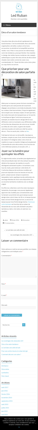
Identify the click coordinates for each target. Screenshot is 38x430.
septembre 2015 (7, 401)
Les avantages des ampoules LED (22, 235)
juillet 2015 (5, 408)
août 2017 (4, 387)
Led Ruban (19, 15)
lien (28, 131)
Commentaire (6, 255)
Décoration (26, 220)
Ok (19, 427)
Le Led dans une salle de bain (14, 230)
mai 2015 (4, 414)
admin (6, 220)
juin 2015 (4, 411)
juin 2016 (4, 391)
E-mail (4, 295)
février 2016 (5, 394)
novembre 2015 (6, 397)
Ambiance (4, 366)
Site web (4, 305)
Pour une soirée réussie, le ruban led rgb (14, 351)
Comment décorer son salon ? (11, 354)
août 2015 (4, 404)
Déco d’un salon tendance (9, 344)
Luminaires (5, 372)
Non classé (5, 376)
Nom (3, 284)
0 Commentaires (9, 223)
